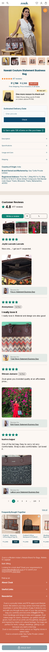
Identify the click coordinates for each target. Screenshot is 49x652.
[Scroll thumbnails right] (44, 227)
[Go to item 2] (15, 61)
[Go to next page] (40, 501)
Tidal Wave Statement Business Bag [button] (24, 359)
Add (15, 542)
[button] (7, 79)
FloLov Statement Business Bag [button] (22, 292)
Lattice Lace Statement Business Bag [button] (24, 492)
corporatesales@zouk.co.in (12, 570)
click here (16, 572)
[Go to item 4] (33, 61)
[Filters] (27, 216)
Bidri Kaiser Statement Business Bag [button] (24, 424)
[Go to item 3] (24, 61)
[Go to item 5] (41, 61)
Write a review (12, 216)
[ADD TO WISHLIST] (18, 516)
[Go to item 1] (6, 61)
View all (44, 510)
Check (24, 120)
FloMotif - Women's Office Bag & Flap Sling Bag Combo (11, 536)
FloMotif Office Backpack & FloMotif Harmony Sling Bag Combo (30, 536)
